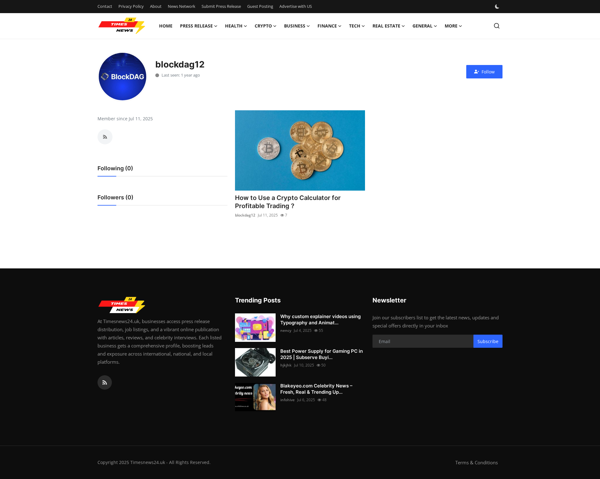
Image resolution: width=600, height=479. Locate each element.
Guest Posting (260, 6)
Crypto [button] (263, 26)
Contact (105, 6)
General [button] (422, 26)
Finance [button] (327, 26)
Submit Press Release (221, 6)
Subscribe (488, 341)
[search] (496, 26)
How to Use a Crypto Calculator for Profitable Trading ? (288, 202)
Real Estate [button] (386, 26)
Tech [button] (354, 26)
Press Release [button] (196, 26)
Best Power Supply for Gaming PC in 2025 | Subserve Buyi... (321, 354)
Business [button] (294, 26)
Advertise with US (295, 6)
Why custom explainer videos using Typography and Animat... (320, 319)
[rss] (105, 382)
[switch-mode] (497, 6)
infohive (287, 399)
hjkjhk (286, 365)
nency (285, 330)
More (451, 26)
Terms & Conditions (476, 462)
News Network (181, 6)
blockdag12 (245, 215)
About (156, 6)
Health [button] (233, 26)
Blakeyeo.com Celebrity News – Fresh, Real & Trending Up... (316, 389)
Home (165, 26)
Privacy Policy (131, 6)
